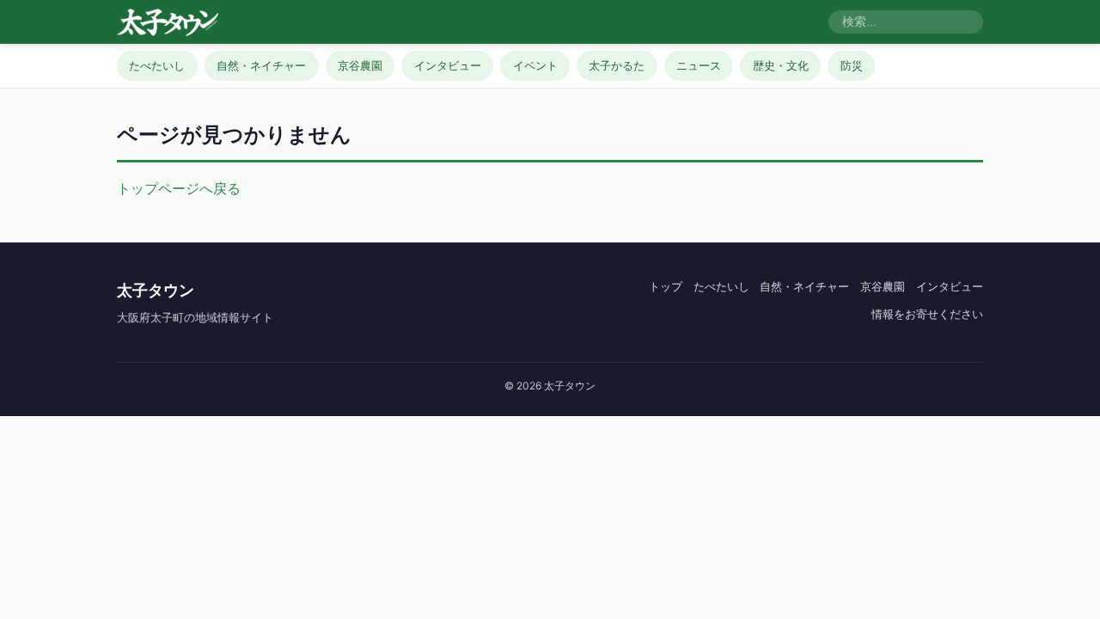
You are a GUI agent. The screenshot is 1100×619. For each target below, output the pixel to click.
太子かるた (617, 65)
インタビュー (447, 65)
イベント (535, 65)
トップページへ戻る (179, 188)
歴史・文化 (781, 65)
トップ (665, 286)
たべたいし (157, 65)
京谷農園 (360, 65)
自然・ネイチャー (261, 65)
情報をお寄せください (927, 314)
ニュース (698, 65)
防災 (851, 65)
